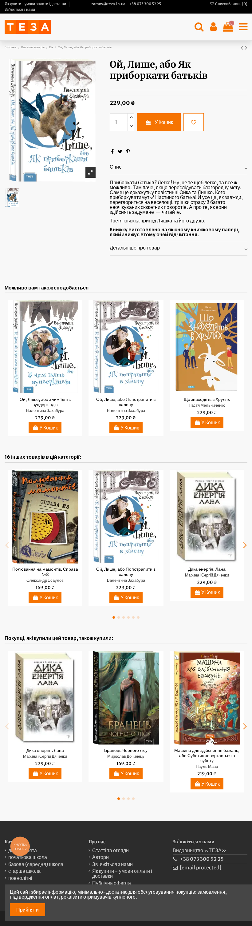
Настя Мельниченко (207, 405)
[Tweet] (120, 151)
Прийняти (27, 910)
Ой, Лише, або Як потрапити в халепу (126, 402)
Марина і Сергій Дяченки (207, 575)
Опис (115, 166)
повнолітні (20, 878)
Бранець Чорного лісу (126, 750)
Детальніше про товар (135, 247)
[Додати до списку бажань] (193, 122)
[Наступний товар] (246, 47)
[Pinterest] (128, 151)
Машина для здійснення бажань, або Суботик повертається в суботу (206, 756)
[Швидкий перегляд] (50, 391)
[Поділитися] (112, 151)
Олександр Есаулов (45, 580)
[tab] (178, 168)
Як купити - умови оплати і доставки (36, 4)
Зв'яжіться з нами (20, 9)
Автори (100, 857)
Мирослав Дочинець (125, 756)
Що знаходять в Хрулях (207, 399)
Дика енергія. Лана (207, 569)
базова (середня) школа (35, 864)
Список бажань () (231, 4)
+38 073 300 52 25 (145, 4)
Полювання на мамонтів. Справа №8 (45, 571)
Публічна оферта (111, 882)
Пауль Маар (207, 766)
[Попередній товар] (243, 47)
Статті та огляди (110, 850)
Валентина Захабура (45, 410)
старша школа (24, 870)
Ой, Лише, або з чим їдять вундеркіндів (45, 402)
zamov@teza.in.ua (108, 4)
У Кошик (164, 122)
